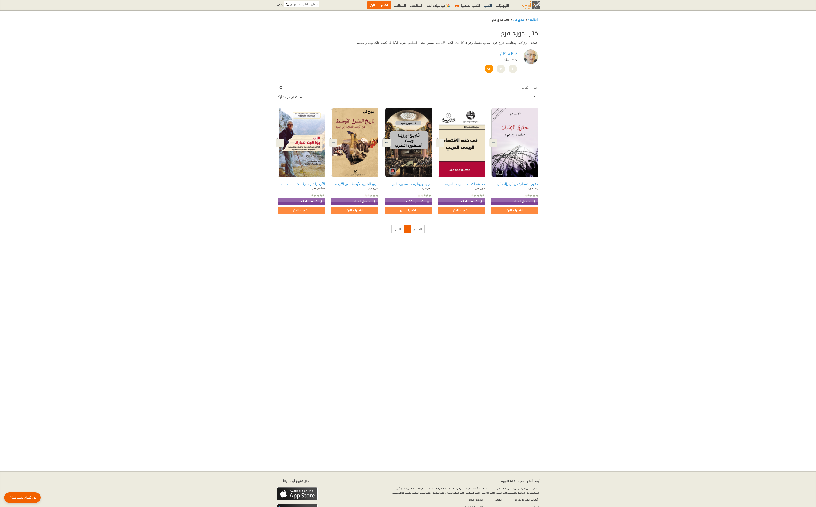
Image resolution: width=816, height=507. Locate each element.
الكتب (488, 5)
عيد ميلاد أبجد (438, 5)
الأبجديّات (502, 5)
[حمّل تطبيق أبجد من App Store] (297, 494)
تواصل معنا (476, 499)
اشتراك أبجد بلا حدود (527, 499)
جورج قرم (518, 19)
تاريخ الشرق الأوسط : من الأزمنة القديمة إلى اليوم (354, 184)
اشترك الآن (515, 210)
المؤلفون (532, 19)
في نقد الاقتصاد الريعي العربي (465, 184)
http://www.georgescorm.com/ (488, 69)
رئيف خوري (532, 188)
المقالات (400, 5)
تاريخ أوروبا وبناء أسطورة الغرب (411, 184)
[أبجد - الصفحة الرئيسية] (525, 5)
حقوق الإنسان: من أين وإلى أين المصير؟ (514, 184)
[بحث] (280, 87)
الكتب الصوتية (468, 5)
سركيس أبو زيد (317, 188)
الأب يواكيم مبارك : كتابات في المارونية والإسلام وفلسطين (301, 184)
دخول (280, 4)
